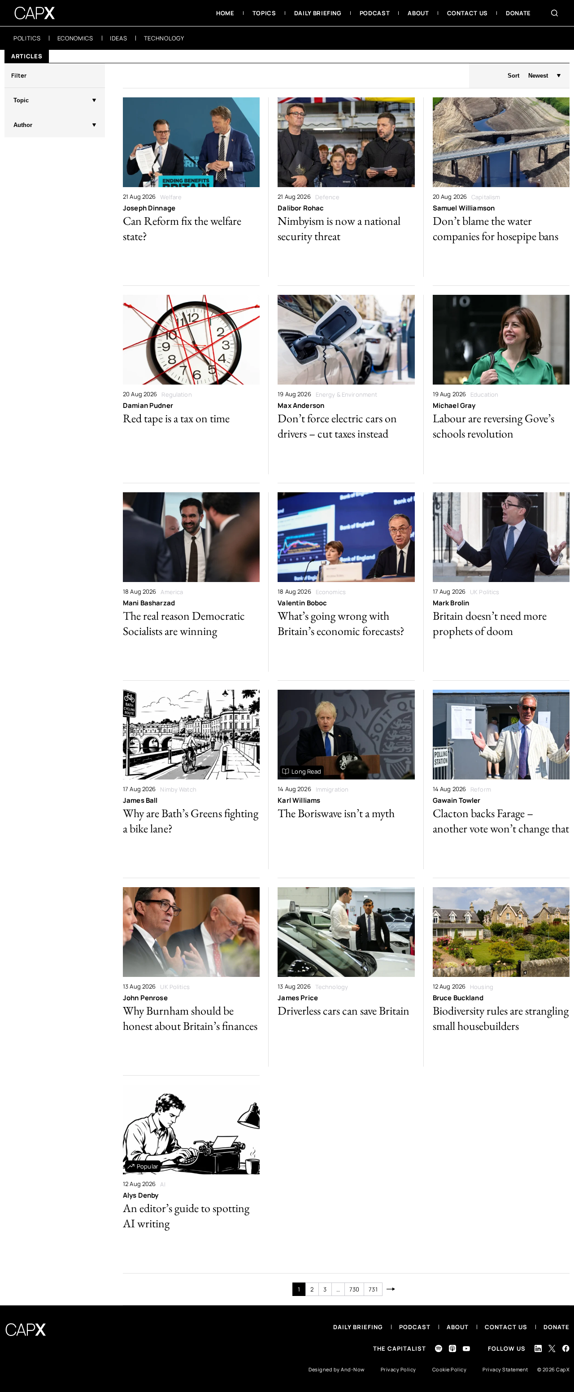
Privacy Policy (398, 1369)
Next (391, 1289)
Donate (557, 1327)
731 (373, 1289)
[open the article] (191, 187)
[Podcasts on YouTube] (466, 1348)
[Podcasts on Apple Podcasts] (452, 1348)
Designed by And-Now (337, 1369)
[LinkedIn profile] (538, 1348)
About (458, 1327)
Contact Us (506, 1327)
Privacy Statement (505, 1369)
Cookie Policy (449, 1369)
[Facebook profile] (566, 1348)
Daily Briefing (358, 1327)
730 (354, 1289)
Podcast (414, 1327)
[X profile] (552, 1348)
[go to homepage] (34, 13)
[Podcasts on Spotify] (438, 1348)
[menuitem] (225, 13)
